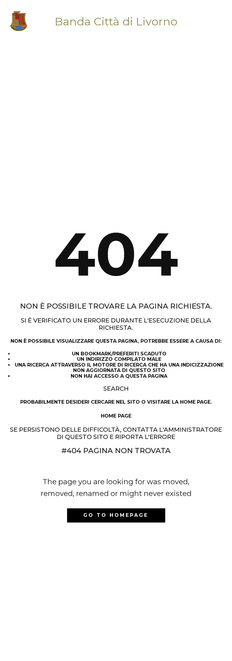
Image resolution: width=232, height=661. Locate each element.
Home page (116, 416)
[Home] (18, 21)
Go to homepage (115, 515)
